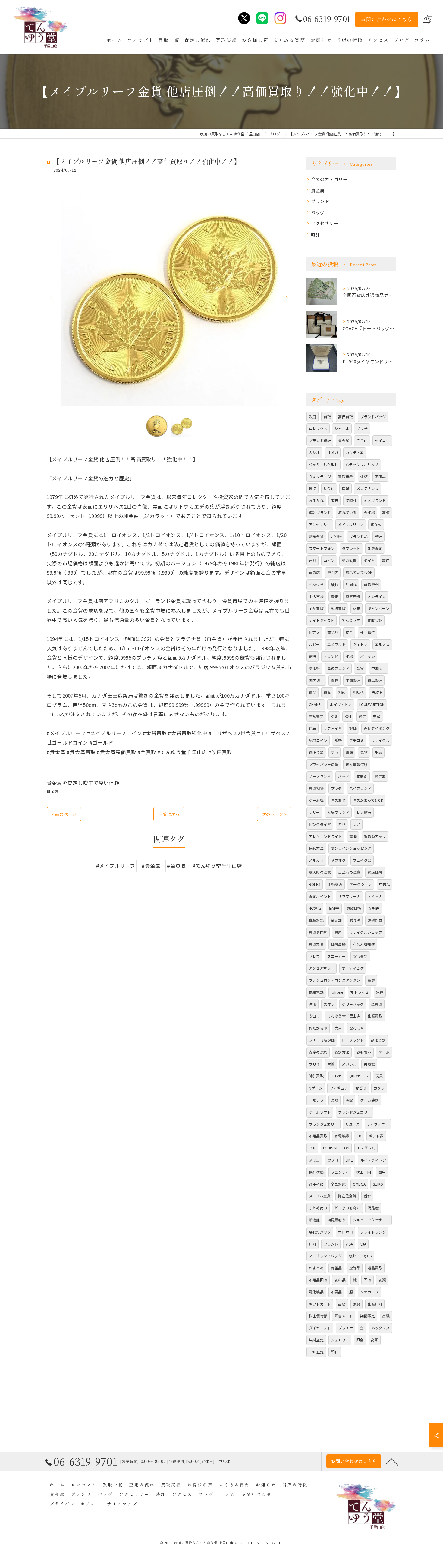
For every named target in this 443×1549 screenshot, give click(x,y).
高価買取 (345, 416)
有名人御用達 (364, 944)
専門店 (332, 572)
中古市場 (316, 596)
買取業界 (316, 944)
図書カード (344, 1315)
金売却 (336, 920)
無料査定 (316, 1339)
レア (356, 824)
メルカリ (316, 860)
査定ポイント (320, 896)
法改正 (376, 692)
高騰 (353, 836)
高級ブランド (338, 668)
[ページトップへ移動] (392, 1461)
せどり (360, 1087)
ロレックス (318, 428)
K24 (348, 716)
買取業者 (345, 476)
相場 (349, 656)
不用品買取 (318, 1135)
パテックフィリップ (362, 464)
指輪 (345, 488)
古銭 (312, 560)
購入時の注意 (320, 872)
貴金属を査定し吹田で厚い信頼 (83, 782)
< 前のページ (64, 814)
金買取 (376, 1004)
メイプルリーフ (350, 524)
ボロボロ (345, 1231)
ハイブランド (360, 788)
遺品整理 (375, 680)
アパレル (349, 1064)
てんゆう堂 (351, 620)
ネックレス (380, 1327)
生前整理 (353, 680)
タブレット (351, 548)
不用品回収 (318, 1279)
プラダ (336, 788)
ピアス (314, 632)
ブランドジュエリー (354, 1112)
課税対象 (375, 920)
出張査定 (375, 548)
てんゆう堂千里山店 (343, 1015)
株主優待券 (318, 1315)
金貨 (360, 668)
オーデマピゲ (353, 967)
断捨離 (314, 1219)
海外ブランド (320, 512)
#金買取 (176, 865)
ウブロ (332, 1159)
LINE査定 (316, 1351)
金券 (371, 980)
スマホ (329, 1004)
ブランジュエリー (323, 1124)
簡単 (381, 1171)
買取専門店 (318, 932)
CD (359, 1135)
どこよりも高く (347, 1207)
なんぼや (356, 1027)
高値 (385, 512)
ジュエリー (340, 1339)
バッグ (318, 212)
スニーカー (336, 956)
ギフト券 (376, 1135)
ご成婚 (336, 536)
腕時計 (351, 500)
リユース (352, 1124)
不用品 (380, 476)
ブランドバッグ (373, 416)
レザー (314, 812)
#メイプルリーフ (115, 865)
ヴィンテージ (320, 476)
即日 (334, 1351)
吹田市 (314, 1015)
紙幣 (338, 740)
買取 (327, 416)
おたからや (318, 1027)
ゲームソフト (320, 1112)
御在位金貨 (347, 1195)
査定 (334, 596)
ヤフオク (338, 860)
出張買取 (375, 1015)
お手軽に (316, 1184)
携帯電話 (316, 992)
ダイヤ (369, 560)
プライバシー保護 (323, 764)
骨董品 (336, 1267)
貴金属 (53, 791)
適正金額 (316, 752)
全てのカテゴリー (329, 179)
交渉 (334, 752)
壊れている (347, 512)
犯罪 (378, 752)
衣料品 (340, 1279)
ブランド (320, 201)
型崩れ (351, 584)
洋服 (312, 1004)
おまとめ (316, 1267)
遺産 (327, 692)
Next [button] (285, 298)
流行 (312, 656)
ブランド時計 (320, 440)
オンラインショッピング (351, 848)
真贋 (349, 752)
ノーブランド (320, 776)
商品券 (332, 632)
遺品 (312, 692)
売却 (376, 716)
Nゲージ (315, 1087)
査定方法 (342, 1052)
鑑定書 (380, 776)
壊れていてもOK (359, 572)
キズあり (338, 800)
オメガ (332, 452)
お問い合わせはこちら (386, 19)
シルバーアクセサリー (371, 1219)
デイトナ (375, 896)
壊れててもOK (360, 1255)
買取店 (314, 572)
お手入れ (316, 500)
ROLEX (314, 884)
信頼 (363, 476)
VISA (349, 1243)
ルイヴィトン (341, 704)
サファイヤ (333, 728)
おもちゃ (364, 1052)
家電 (379, 992)
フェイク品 (362, 860)
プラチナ (345, 1327)
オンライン (377, 596)
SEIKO (378, 1184)
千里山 (362, 440)
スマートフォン (322, 548)
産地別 (361, 776)
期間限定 (367, 1315)
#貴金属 (151, 865)
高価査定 (378, 1040)
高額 (374, 1339)
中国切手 (378, 668)
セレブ (314, 956)
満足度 (373, 1207)
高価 (385, 560)
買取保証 (374, 620)
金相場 (369, 512)
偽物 (363, 752)
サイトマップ (122, 1503)
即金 (359, 1339)
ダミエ (314, 1159)
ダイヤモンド (320, 1327)
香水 (367, 1195)
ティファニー (378, 1124)
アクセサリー (324, 223)
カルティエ (355, 452)
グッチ (362, 428)
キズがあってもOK (368, 800)
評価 (353, 728)
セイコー (382, 440)
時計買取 (316, 1075)
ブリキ (314, 1064)
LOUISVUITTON (372, 704)
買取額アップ (375, 836)
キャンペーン (378, 608)
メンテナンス (368, 488)
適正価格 (375, 872)
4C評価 (315, 908)
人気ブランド (338, 812)
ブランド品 (358, 536)
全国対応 (338, 1184)
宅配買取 (316, 608)
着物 (334, 680)
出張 (385, 1315)
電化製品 (316, 1291)
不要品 (336, 1291)
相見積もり (336, 1219)
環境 (312, 488)
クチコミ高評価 (322, 1040)
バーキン (367, 656)
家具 (356, 1303)
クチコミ (356, 740)
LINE (349, 1159)
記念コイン (318, 740)
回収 (367, 1279)
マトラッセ (359, 992)
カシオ (314, 452)
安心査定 (360, 956)
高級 (341, 1303)
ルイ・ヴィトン (373, 1159)
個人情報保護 (357, 764)
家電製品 (342, 1135)
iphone (337, 992)
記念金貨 (316, 536)
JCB (312, 1147)
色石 (312, 728)
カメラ (379, 1087)
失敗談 (369, 1064)
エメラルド (336, 644)
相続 (341, 692)
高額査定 (316, 716)
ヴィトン (360, 644)
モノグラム (366, 1147)
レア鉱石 (364, 812)
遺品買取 (375, 1267)
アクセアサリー (321, 967)
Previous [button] (53, 298)
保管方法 (316, 848)
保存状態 (316, 1171)
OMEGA (359, 1184)
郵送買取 (338, 608)
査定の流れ (318, 1052)
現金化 (329, 488)
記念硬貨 (349, 560)
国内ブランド (375, 500)
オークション (361, 884)
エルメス (382, 644)
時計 (315, 234)
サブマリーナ (349, 896)
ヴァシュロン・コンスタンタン (334, 980)
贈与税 (354, 920)
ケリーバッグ (353, 1004)
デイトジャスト (321, 620)
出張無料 (375, 1303)
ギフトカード (320, 1303)
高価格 (314, 668)
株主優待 (367, 632)
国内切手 (316, 680)
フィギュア (339, 1087)
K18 (334, 716)
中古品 (384, 884)
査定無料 (353, 596)
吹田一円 (363, 1171)
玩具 (379, 1075)
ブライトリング (373, 1231)
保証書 (333, 908)
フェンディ (340, 1171)
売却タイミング (376, 728)
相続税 (358, 692)
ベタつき (316, 584)
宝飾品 (354, 1267)
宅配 (349, 1099)
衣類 (382, 1279)
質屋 (338, 932)
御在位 (376, 524)
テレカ (336, 1075)
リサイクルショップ (365, 932)
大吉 (338, 1027)
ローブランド (353, 1040)
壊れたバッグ (320, 1231)
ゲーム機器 (369, 1099)
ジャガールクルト (323, 464)
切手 (349, 632)
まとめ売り (318, 1207)
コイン (329, 560)
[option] (169, 297)
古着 (331, 1064)
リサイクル (380, 740)
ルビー (314, 644)
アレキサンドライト (325, 836)
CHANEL (315, 704)
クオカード (369, 1291)
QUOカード (358, 1075)
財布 (356, 608)
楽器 (334, 1099)
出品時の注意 (349, 872)
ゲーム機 (316, 800)
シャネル (342, 428)
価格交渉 (335, 884)
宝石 (334, 500)
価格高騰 (338, 944)
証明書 (374, 908)
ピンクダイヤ (320, 824)
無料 (312, 1243)
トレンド (331, 656)
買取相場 (316, 788)
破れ (334, 584)
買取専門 (371, 584)
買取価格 (354, 908)
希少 (341, 824)
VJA (363, 1243)
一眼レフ (316, 1099)
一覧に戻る (169, 814)
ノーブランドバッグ (325, 1255)
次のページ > (274, 814)
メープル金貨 (320, 1195)
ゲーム (384, 1052)
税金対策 (316, 920)
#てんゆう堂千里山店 (217, 865)
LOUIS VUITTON (336, 1147)
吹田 (312, 416)
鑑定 (362, 716)
